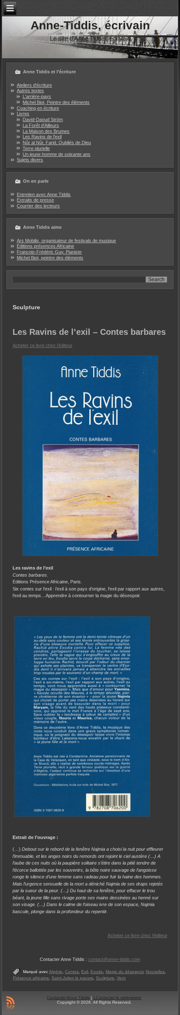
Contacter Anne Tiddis (68, 997)
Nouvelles (155, 971)
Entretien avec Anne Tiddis (44, 194)
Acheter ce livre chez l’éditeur (42, 345)
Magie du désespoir (124, 971)
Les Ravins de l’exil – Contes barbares (89, 332)
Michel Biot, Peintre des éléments (56, 102)
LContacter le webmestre (117, 997)
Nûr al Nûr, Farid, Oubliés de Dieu (57, 142)
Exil (84, 971)
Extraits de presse (35, 199)
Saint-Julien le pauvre (72, 978)
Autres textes (30, 90)
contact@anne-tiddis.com (114, 959)
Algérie (55, 971)
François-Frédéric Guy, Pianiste (49, 251)
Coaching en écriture (38, 108)
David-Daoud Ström (43, 119)
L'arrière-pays (37, 96)
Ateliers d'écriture (34, 85)
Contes (72, 971)
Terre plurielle (36, 148)
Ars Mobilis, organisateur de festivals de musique (66, 240)
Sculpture (105, 978)
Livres (23, 113)
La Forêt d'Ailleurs (41, 125)
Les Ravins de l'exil (42, 136)
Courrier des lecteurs (38, 205)
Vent (121, 978)
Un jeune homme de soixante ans (56, 154)
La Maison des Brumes (46, 131)
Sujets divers (30, 159)
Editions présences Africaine (45, 246)
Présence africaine (31, 978)
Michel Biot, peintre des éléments (50, 257)
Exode (96, 971)
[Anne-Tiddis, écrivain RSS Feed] (10, 1002)
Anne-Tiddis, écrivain (90, 25)
